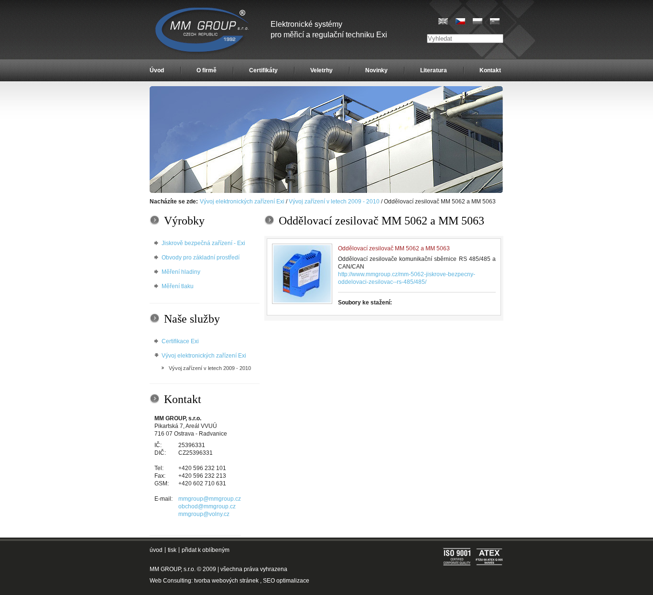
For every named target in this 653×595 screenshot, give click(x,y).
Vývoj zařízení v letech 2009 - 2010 (334, 201)
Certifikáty (263, 70)
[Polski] (477, 21)
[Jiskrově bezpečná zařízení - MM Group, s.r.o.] (203, 31)
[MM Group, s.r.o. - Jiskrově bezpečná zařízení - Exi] (326, 191)
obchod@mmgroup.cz (207, 506)
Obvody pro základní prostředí (200, 257)
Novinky (376, 70)
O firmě (206, 70)
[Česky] (460, 21)
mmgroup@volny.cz (203, 514)
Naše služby (192, 319)
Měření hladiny (181, 272)
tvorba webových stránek (226, 580)
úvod (156, 550)
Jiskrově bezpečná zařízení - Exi (203, 243)
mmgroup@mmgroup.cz (209, 498)
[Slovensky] (495, 21)
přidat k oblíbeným (205, 550)
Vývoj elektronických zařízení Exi (242, 201)
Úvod (157, 70)
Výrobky (184, 220)
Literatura (433, 70)
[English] (443, 21)
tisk (172, 550)
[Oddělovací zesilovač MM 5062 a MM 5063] (302, 274)
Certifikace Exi (180, 341)
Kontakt (490, 70)
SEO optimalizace (286, 580)
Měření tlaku (178, 286)
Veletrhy (321, 70)
